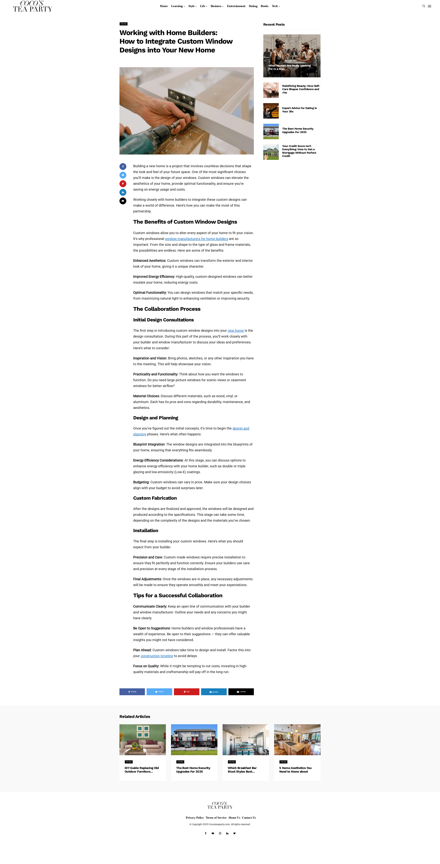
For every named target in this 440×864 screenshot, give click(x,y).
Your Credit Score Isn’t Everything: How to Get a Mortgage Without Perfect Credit (299, 151)
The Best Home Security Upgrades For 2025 (297, 130)
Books (264, 6)
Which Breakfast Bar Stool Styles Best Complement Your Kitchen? (242, 769)
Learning (177, 6)
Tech (275, 6)
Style (191, 6)
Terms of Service (216, 817)
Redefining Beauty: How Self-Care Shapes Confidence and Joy (301, 89)
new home (236, 330)
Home (164, 6)
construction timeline (157, 656)
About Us (234, 817)
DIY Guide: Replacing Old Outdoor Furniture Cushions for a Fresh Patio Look (142, 769)
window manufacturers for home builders (196, 239)
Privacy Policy (195, 817)
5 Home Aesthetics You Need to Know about (295, 769)
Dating (253, 6)
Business (216, 6)
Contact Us (249, 817)
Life (202, 6)
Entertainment (236, 6)
